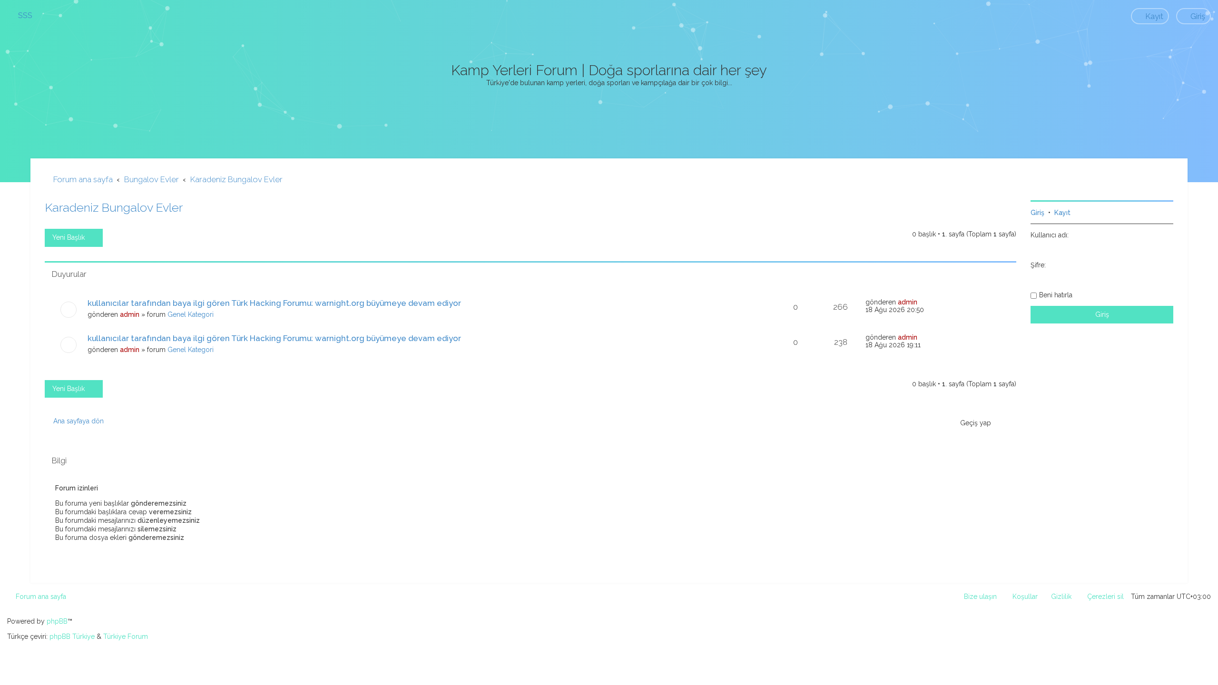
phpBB (57, 621)
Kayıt (1062, 212)
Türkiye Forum (125, 636)
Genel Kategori (190, 314)
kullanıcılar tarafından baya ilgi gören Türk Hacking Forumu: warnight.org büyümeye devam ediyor (274, 303)
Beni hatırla (1055, 295)
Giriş (1037, 212)
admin (129, 314)
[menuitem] (21, 15)
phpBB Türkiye (72, 636)
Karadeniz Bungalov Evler (114, 207)
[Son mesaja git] (922, 302)
